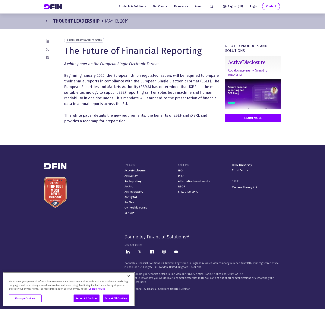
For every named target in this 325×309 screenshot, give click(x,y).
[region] (69, 289)
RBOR (181, 186)
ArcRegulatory (134, 191)
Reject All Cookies (86, 298)
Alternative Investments (194, 181)
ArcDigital (131, 197)
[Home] (53, 6)
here (143, 282)
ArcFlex (129, 202)
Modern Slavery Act (244, 187)
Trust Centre (240, 170)
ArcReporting (133, 181)
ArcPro (129, 186)
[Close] (129, 276)
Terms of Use (235, 274)
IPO (180, 170)
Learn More (253, 118)
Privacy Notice (195, 274)
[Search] (211, 6)
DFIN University (242, 165)
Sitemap (185, 289)
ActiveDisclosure (135, 170)
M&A (181, 175)
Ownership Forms (136, 207)
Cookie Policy (96, 288)
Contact (271, 6)
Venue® (129, 213)
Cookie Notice (213, 274)
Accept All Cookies (116, 298)
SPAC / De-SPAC (188, 191)
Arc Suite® (131, 175)
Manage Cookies (25, 298)
